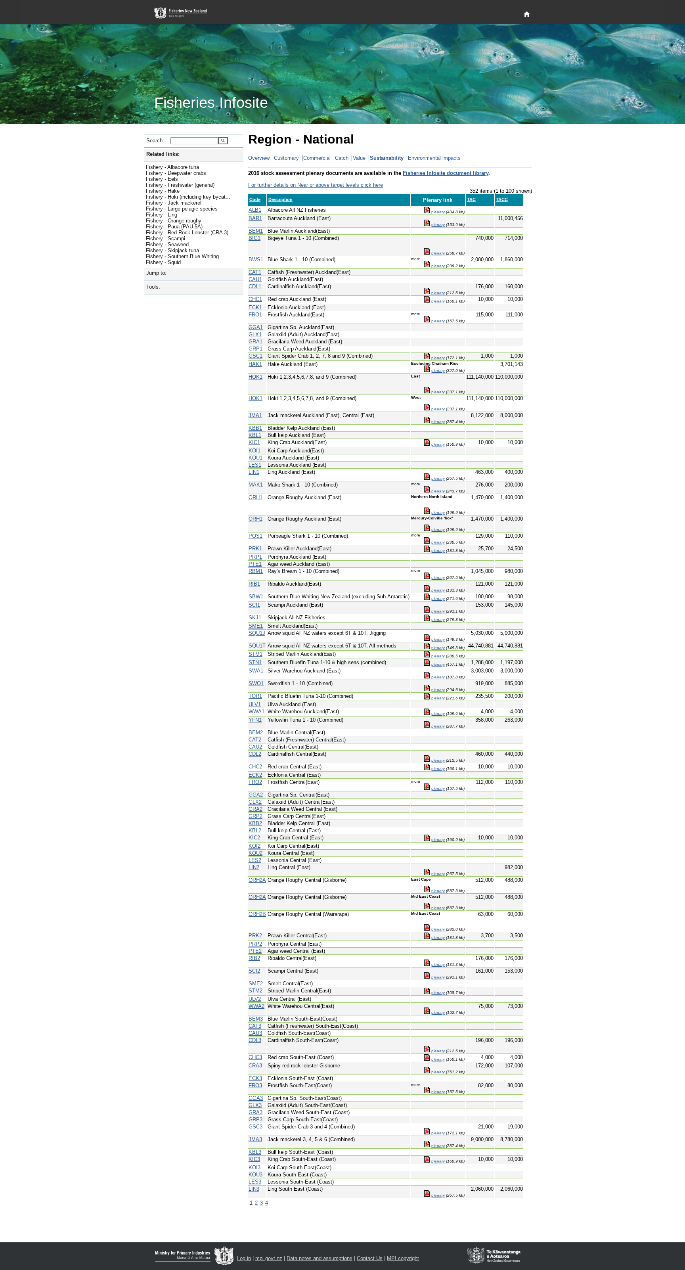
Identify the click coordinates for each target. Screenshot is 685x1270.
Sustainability (387, 158)
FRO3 (255, 1085)
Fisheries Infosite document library (445, 173)
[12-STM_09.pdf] (427, 656)
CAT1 (255, 272)
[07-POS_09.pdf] (427, 542)
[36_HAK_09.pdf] (427, 370)
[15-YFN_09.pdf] (427, 726)
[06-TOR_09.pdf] (427, 698)
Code (254, 199)
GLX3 (255, 1105)
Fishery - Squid (163, 262)
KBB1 (255, 428)
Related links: (163, 154)
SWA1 (256, 671)
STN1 (255, 662)
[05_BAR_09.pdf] (427, 224)
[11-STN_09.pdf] (427, 664)
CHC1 (255, 299)
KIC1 (254, 442)
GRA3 (255, 1112)
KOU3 (255, 1175)
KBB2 (255, 823)
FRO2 (255, 782)
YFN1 (255, 720)
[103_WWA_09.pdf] (427, 1012)
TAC (471, 199)
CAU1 (255, 279)
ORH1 (255, 497)
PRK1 (255, 549)
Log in (244, 1258)
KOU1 (255, 458)
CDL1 (255, 286)
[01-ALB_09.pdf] (427, 212)
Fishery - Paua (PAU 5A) (174, 227)
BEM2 (256, 733)
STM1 (255, 654)
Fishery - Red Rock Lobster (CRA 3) (187, 233)
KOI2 (254, 846)
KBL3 (255, 1152)
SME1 (256, 626)
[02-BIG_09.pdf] (427, 253)
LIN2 (254, 867)
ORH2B (257, 914)
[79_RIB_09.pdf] (427, 590)
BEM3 (256, 1019)
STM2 (255, 991)
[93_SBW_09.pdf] (427, 598)
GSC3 (255, 1127)
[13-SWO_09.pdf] (427, 690)
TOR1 (255, 696)
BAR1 (255, 218)
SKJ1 (255, 618)
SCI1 (254, 605)
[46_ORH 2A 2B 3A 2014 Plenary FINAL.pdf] (427, 891)
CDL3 (255, 1040)
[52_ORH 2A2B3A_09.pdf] (427, 929)
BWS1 (256, 259)
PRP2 (255, 944)
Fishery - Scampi (165, 238)
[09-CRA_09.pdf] (427, 1072)
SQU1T (257, 646)
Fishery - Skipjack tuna (172, 250)
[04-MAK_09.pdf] (427, 491)
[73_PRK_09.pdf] (427, 550)
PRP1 (255, 557)
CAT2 (255, 740)
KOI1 (254, 451)
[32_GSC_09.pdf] (427, 358)
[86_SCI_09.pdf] (427, 611)
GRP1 (255, 349)
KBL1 (255, 435)
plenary (438, 212)
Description (280, 199)
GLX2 (255, 802)
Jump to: (156, 273)
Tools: (153, 287)
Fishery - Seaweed (167, 244)
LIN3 (254, 1189)
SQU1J (257, 633)
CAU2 (255, 747)
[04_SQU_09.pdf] (427, 639)
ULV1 (255, 704)
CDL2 (255, 754)
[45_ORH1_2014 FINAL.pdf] (427, 512)
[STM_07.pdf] (427, 992)
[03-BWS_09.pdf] (427, 266)
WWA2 (256, 1006)
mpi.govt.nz (268, 1258)
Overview (259, 158)
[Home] (527, 14)
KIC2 (254, 838)
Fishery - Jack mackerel (173, 203)
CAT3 (255, 1026)
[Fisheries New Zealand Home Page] (185, 13)
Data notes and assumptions (319, 1258)
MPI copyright (403, 1258)
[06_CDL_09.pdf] (427, 293)
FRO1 (255, 315)
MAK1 (256, 485)
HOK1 (255, 377)
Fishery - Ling (161, 215)
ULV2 (255, 999)
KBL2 (255, 830)
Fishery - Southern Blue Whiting (182, 256)
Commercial (317, 158)
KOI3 (254, 1167)
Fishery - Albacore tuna (172, 167)
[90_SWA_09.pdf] (427, 677)
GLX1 (255, 334)
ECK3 (255, 1078)
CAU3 (255, 1033)
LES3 (255, 1182)
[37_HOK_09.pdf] (427, 392)
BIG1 (254, 238)
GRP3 (255, 1120)
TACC (502, 199)
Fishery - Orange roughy (173, 221)
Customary (286, 158)
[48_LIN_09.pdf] (427, 478)
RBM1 (256, 571)
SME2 (256, 984)
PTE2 (255, 951)
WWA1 (256, 711)
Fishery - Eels (162, 179)
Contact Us (370, 1258)
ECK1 (255, 307)
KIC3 (254, 1159)
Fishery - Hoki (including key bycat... (188, 197)
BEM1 (256, 231)
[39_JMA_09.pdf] (427, 422)
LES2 (255, 860)
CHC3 (255, 1057)
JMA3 (255, 1139)
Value (359, 158)
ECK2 (255, 775)
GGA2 (256, 795)
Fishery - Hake (163, 191)
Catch (341, 158)
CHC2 (255, 767)
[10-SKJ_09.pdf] (427, 619)
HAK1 (255, 364)
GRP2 (255, 816)
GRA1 (255, 342)
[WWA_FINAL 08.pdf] (427, 713)
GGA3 (256, 1098)
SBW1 (256, 597)
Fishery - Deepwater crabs (176, 173)
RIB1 (254, 584)
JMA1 (255, 415)
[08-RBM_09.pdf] (427, 577)
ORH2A (257, 880)
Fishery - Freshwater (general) (180, 185)
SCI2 (254, 971)
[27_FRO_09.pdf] (427, 321)
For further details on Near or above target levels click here (315, 185)
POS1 (255, 536)
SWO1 (256, 683)
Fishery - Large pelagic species (182, 209)
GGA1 (256, 327)
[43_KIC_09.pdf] (427, 444)
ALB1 (255, 210)
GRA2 (255, 809)
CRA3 (255, 1066)
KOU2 (255, 853)
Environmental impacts (434, 158)
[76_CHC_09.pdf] (427, 301)
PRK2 (255, 936)
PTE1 (255, 564)
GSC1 (255, 356)
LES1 (255, 465)
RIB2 (254, 958)
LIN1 (254, 472)
